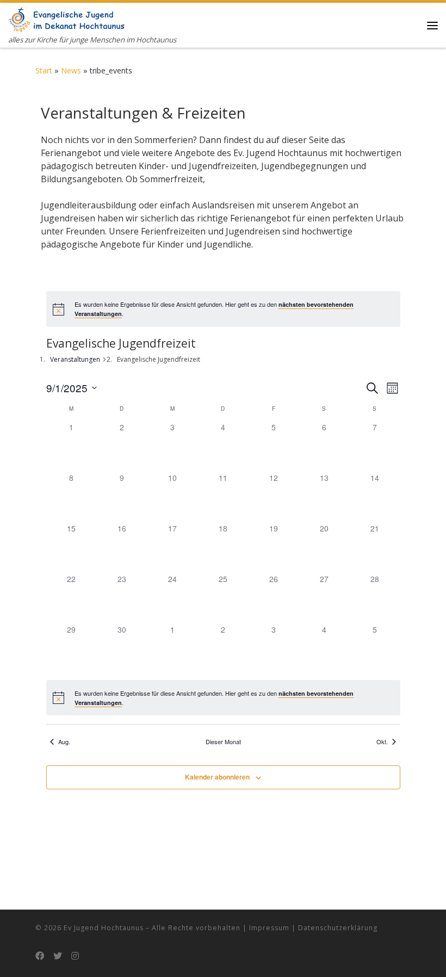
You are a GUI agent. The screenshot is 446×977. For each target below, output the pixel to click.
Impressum (269, 927)
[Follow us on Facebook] (39, 956)
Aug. (64, 742)
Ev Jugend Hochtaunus (104, 927)
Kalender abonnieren (217, 777)
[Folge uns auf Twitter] (57, 956)
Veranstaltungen (75, 359)
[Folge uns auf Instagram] (75, 956)
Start (43, 70)
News (71, 70)
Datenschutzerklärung (337, 927)
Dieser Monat (223, 742)
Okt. (382, 742)
